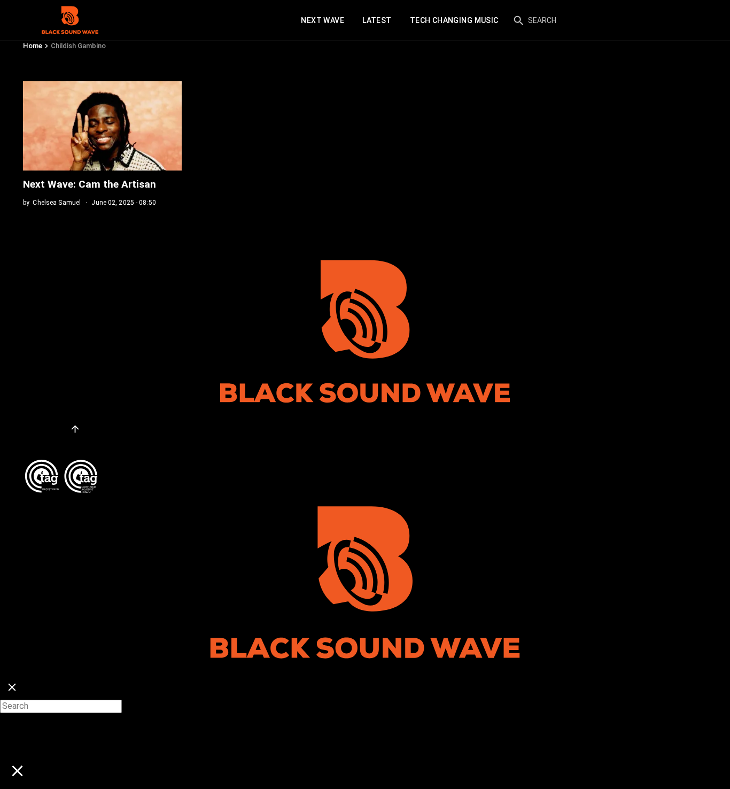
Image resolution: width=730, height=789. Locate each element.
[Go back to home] (365, 498)
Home (32, 46)
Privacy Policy (50, 444)
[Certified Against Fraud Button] (61, 464)
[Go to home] (70, 20)
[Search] (519, 21)
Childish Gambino (78, 46)
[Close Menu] (12, 688)
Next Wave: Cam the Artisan (91, 184)
